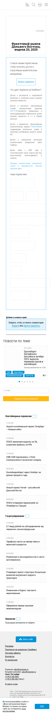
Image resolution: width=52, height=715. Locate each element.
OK (42, 706)
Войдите (16, 326)
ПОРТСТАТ (14, 111)
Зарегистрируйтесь (31, 326)
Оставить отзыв (11, 684)
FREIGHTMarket (36, 127)
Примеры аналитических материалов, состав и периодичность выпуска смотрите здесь (26, 166)
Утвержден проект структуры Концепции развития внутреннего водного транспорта (26, 575)
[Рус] (6, 663)
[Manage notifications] (4, 704)
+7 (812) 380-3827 (12, 679)
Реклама (9, 646)
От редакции (11, 660)
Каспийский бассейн (14, 376)
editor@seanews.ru (21, 669)
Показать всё (35, 416)
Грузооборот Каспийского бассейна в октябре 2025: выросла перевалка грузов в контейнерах (34, 357)
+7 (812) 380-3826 (12, 677)
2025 (8, 372)
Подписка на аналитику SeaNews (21, 649)
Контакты (9, 656)
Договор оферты (13, 653)
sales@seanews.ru (29, 672)
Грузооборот (18, 372)
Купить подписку (26, 81)
